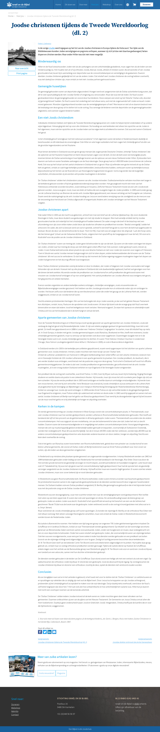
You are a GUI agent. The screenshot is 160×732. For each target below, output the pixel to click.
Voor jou (95, 4)
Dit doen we (70, 4)
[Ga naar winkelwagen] (134, 4)
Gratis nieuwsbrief (46, 673)
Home (58, 4)
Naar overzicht (21, 68)
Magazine (61, 673)
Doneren (146, 4)
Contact (15, 714)
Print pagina (21, 73)
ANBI (136, 703)
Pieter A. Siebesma (44, 43)
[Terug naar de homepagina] (21, 4)
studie (52, 48)
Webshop (107, 4)
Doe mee (83, 4)
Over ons (118, 4)
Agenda (14, 711)
